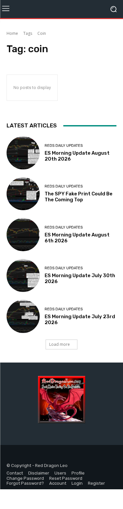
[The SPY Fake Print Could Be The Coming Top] (23, 193)
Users (60, 473)
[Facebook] (12, 455)
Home (12, 33)
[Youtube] (42, 455)
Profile (78, 473)
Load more (59, 344)
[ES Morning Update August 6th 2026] (23, 234)
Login (77, 483)
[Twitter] (27, 455)
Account (57, 483)
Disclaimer (38, 473)
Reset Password (65, 478)
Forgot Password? (25, 483)
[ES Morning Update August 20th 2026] (23, 152)
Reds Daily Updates (64, 145)
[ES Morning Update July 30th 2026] (23, 275)
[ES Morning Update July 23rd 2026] (23, 316)
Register (96, 483)
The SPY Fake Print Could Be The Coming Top (79, 197)
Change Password (25, 478)
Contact (15, 473)
